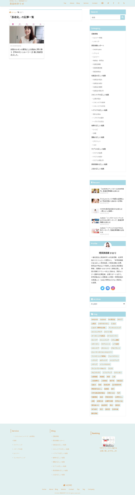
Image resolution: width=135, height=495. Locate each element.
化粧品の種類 (97, 87)
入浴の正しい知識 (97, 169)
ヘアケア (94, 360)
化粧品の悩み (97, 80)
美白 (111, 405)
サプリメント (105, 344)
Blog (78, 3)
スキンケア (95, 348)
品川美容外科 (116, 385)
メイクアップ (114, 360)
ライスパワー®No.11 (99, 368)
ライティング (17, 445)
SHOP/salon (97, 49)
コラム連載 (115, 340)
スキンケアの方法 (99, 106)
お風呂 (94, 324)
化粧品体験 (97, 64)
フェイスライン (113, 356)
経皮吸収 (104, 405)
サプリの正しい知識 (98, 149)
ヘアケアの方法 (98, 121)
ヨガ (94, 145)
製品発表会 (97, 72)
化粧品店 (120, 381)
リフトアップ (107, 372)
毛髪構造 (94, 397)
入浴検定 (104, 381)
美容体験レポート (97, 45)
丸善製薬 (94, 377)
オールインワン (112, 336)
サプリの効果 (97, 153)
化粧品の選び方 (98, 91)
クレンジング (104, 340)
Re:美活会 (111, 319)
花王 (101, 409)
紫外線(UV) (95, 405)
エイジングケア (97, 332)
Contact (94, 3)
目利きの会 (119, 401)
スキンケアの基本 (99, 102)
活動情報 (94, 34)
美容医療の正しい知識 (99, 164)
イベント (96, 53)
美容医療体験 (97, 68)
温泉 (101, 397)
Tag (84, 489)
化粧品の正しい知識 (98, 75)
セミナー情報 (97, 38)
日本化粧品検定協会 (98, 393)
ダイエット (97, 141)
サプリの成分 (97, 157)
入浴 (113, 377)
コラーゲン (95, 344)
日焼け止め (111, 393)
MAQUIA (95, 319)
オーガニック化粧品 (98, 336)
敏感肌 (106, 389)
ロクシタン (118, 372)
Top (65, 3)
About (72, 3)
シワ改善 (116, 344)
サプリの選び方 (98, 160)
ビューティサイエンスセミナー (102, 352)
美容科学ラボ (17, 3)
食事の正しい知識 (97, 125)
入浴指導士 (95, 381)
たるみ (113, 324)
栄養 (94, 133)
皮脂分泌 (100, 401)
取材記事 (107, 385)
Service (86, 3)
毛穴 (118, 393)
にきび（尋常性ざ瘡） (99, 328)
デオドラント (115, 348)
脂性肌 (117, 405)
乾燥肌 (102, 377)
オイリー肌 (108, 332)
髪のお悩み (97, 114)
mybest (103, 319)
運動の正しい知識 (97, 137)
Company (91, 489)
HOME (68, 485)
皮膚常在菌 (109, 401)
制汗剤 (112, 381)
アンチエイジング (115, 328)
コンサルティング (19, 458)
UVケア (120, 319)
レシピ (95, 129)
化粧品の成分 (97, 83)
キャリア (94, 340)
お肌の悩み (97, 99)
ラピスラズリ (96, 372)
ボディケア (103, 360)
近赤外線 (115, 409)
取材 (99, 385)
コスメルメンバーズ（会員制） (25, 436)
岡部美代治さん (97, 389)
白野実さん (119, 397)
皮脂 (93, 401)
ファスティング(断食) (99, 356)
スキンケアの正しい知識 (100, 95)
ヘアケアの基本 (98, 118)
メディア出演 (17, 449)
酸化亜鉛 (94, 413)
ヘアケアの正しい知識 (99, 110)
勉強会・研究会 (98, 60)
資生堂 (107, 409)
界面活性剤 (109, 397)
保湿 (108, 377)
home (44, 489)
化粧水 (94, 385)
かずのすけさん (103, 324)
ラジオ (110, 368)
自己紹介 (94, 409)
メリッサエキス (105, 364)
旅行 (112, 389)
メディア (96, 41)
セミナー (96, 57)
